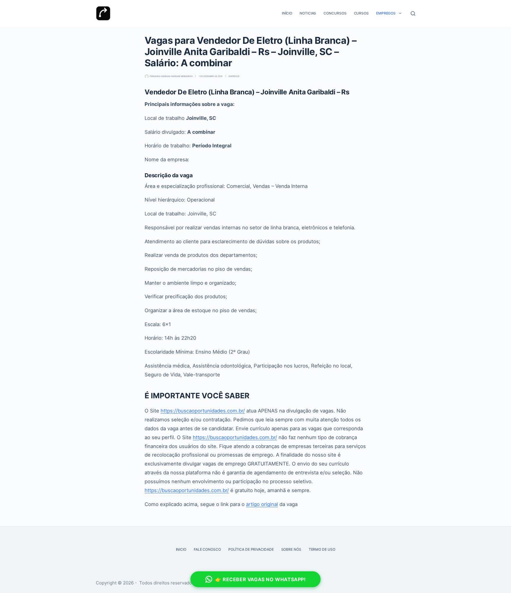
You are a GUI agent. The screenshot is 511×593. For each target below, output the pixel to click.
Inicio (181, 549)
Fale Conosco (207, 549)
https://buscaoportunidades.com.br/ (203, 411)
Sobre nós (291, 549)
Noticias (308, 13)
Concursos (335, 13)
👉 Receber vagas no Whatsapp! (261, 579)
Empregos (386, 13)
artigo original (262, 504)
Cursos (361, 13)
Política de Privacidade (251, 549)
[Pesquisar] (413, 13)
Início (287, 13)
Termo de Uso (322, 549)
